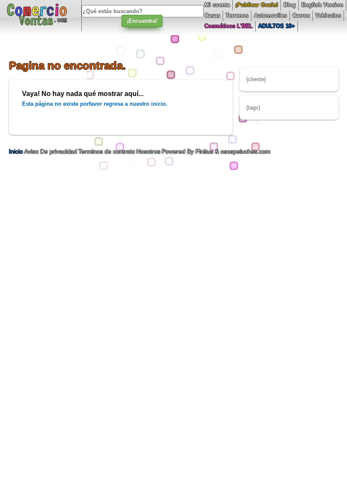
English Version (322, 5)
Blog (290, 5)
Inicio (16, 151)
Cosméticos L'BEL (228, 26)
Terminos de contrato (106, 151)
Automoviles (270, 15)
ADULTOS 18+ (276, 26)
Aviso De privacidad (50, 151)
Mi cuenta (217, 5)
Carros (301, 15)
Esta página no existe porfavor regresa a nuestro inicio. (95, 104)
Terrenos (237, 15)
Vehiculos (328, 15)
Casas (212, 15)
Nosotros (148, 151)
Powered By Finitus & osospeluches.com (216, 151)
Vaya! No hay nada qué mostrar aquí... (82, 93)
